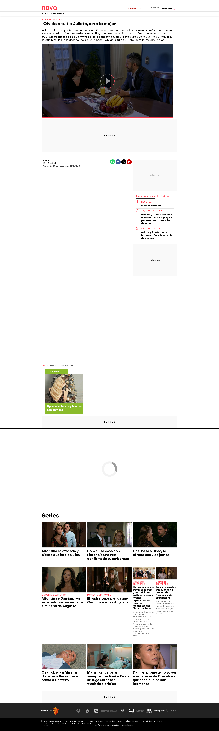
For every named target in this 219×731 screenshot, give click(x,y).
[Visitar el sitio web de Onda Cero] (131, 711)
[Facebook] (44, 163)
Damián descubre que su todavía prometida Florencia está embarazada (166, 592)
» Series (50, 366)
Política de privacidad (114, 721)
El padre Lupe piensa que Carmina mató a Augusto (107, 600)
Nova (44, 366)
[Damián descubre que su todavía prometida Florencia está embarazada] (166, 573)
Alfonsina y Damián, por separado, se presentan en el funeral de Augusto (63, 602)
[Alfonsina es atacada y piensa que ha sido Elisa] (64, 535)
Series (45, 14)
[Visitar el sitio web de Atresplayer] (161, 711)
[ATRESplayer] (169, 8)
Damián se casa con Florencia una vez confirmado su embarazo (108, 555)
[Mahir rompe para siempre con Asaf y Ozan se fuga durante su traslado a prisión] (109, 656)
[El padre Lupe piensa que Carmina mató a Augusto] (109, 580)
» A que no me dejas (64, 366)
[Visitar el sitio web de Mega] (114, 711)
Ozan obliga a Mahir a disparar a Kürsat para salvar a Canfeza (60, 676)
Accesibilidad (127, 725)
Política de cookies (133, 721)
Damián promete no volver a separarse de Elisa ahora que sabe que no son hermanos (155, 678)
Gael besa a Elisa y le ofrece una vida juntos (151, 553)
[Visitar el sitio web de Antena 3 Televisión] (78, 711)
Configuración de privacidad (107, 725)
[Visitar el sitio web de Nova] (105, 711)
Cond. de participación (153, 721)
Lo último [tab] (163, 196)
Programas (57, 14)
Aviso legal (98, 721)
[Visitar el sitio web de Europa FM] (140, 711)
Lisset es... (146, 202)
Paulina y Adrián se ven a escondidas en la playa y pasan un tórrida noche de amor (156, 219)
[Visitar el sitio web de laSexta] (87, 711)
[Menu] (174, 14)
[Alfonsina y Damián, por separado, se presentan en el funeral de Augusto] (64, 580)
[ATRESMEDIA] (50, 711)
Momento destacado (54, 595)
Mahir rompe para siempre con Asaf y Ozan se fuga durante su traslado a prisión (108, 678)
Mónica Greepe (151, 205)
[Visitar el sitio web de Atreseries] (122, 711)
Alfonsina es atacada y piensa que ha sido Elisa (61, 553)
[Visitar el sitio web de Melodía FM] (149, 711)
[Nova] (57, 8)
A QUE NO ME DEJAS (151, 211)
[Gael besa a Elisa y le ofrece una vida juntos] (155, 535)
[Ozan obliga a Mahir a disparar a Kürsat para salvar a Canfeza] (64, 656)
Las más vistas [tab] (145, 196)
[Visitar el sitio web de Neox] (96, 711)
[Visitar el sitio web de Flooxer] (173, 711)
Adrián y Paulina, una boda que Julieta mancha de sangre (157, 235)
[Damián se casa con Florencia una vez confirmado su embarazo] (109, 535)
